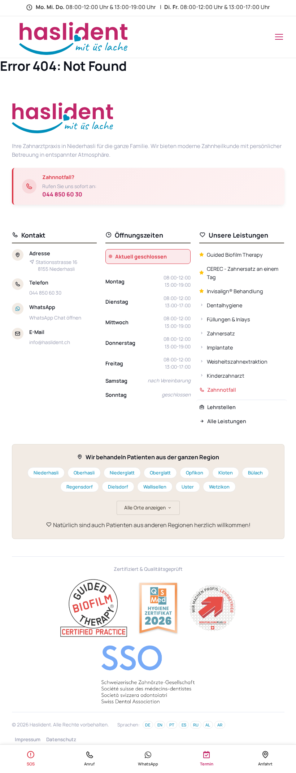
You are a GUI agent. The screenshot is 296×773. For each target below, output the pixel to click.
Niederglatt (122, 472)
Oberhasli (84, 472)
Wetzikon (219, 486)
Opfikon (194, 472)
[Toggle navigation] (277, 36)
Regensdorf (79, 486)
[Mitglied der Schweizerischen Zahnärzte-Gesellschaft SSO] (148, 674)
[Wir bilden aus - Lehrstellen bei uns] (213, 608)
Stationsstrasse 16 (56, 265)
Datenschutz (61, 739)
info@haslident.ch (49, 342)
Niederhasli (46, 472)
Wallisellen (154, 486)
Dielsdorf (118, 486)
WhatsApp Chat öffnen (55, 317)
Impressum (27, 739)
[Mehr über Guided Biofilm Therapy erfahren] (93, 608)
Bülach (255, 472)
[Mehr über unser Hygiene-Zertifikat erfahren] (158, 608)
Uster (188, 486)
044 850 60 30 (62, 194)
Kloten (225, 472)
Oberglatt (160, 472)
